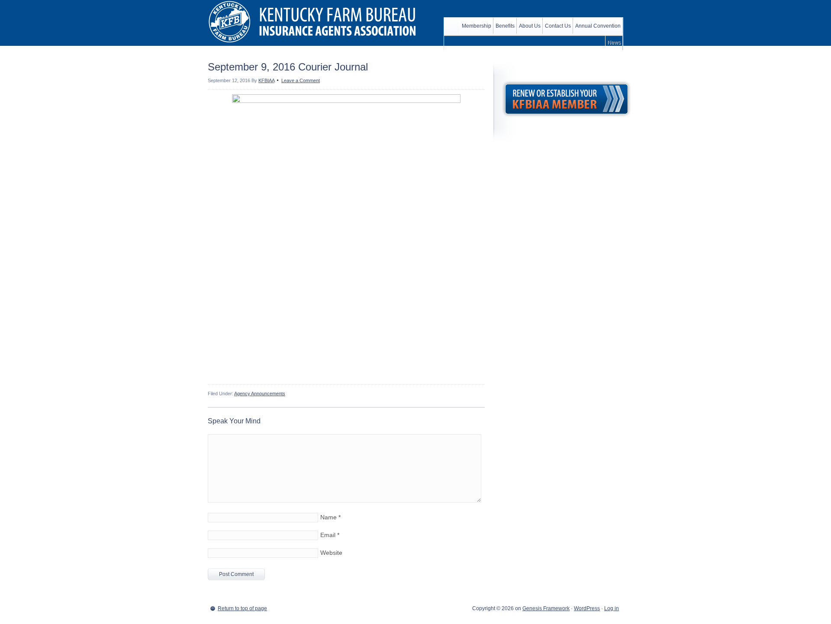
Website (331, 552)
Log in (611, 608)
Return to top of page (242, 608)
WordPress (587, 608)
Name (328, 517)
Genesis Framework (546, 608)
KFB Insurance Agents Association (316, 21)
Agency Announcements (259, 393)
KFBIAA (266, 80)
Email (327, 534)
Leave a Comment (300, 80)
